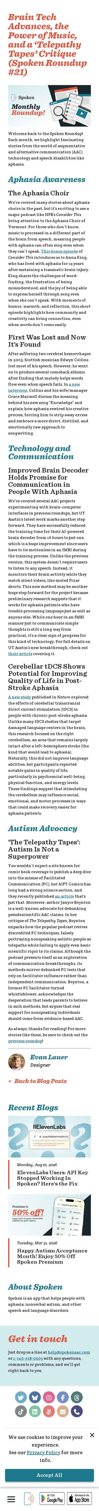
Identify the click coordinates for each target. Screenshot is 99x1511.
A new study (19, 697)
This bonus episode (59, 251)
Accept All (49, 1475)
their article (20, 653)
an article (64, 896)
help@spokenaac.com (69, 1352)
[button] (11, 1499)
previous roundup (25, 1041)
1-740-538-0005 (28, 1358)
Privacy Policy (43, 1452)
